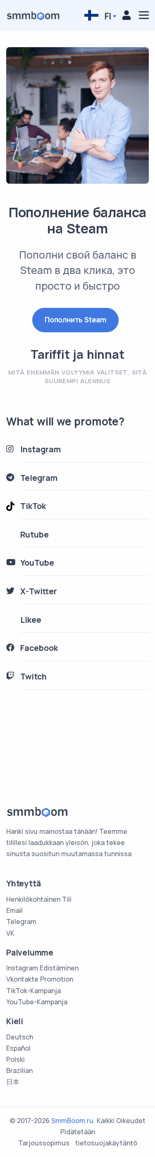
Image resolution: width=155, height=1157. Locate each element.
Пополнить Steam (75, 319)
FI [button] (107, 16)
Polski (15, 1059)
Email (14, 910)
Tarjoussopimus (43, 1142)
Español (18, 1048)
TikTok (33, 506)
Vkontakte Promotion (39, 979)
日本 (12, 1081)
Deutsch (19, 1037)
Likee (30, 620)
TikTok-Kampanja (33, 990)
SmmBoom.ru (72, 1120)
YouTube (37, 562)
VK (10, 933)
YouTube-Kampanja (36, 1001)
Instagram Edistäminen (42, 967)
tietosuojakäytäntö (106, 1142)
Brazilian (19, 1070)
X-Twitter (38, 591)
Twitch (33, 676)
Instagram (40, 449)
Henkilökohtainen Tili (39, 899)
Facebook (39, 648)
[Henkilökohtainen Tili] (126, 15)
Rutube (34, 534)
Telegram (38, 478)
